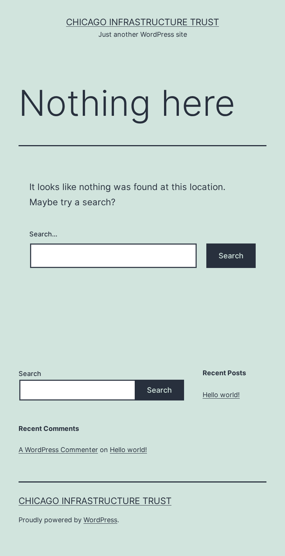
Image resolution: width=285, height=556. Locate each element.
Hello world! (221, 395)
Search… (43, 234)
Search (30, 373)
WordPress (100, 520)
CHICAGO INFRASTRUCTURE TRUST (142, 22)
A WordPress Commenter (58, 450)
